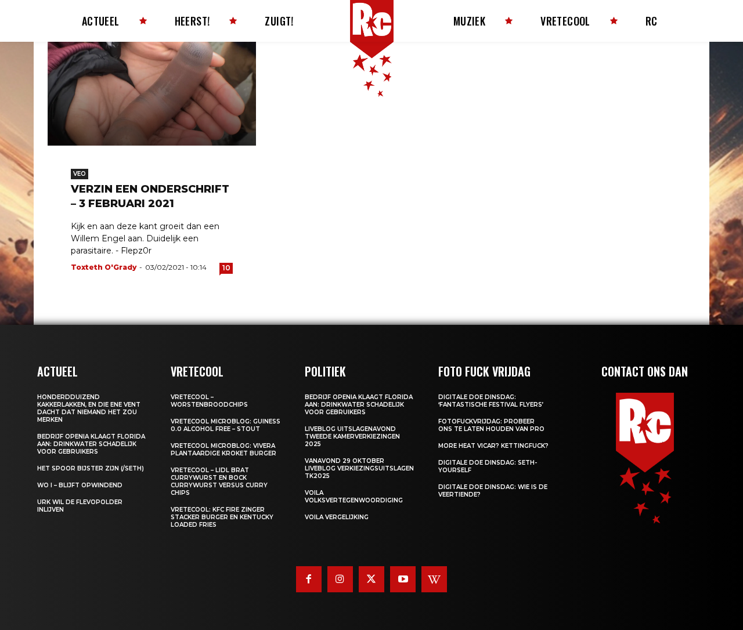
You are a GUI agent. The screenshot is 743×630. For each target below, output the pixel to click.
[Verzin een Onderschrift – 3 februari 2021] (152, 94)
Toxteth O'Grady (103, 267)
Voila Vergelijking (337, 517)
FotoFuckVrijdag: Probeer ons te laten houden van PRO (491, 425)
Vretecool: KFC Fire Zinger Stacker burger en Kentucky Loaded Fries (222, 517)
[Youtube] (403, 579)
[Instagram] (340, 579)
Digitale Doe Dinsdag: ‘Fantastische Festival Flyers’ (490, 400)
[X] (371, 579)
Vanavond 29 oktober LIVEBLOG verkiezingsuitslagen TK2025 (359, 468)
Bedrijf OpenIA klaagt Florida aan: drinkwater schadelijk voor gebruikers (91, 444)
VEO (79, 174)
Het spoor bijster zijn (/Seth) (90, 468)
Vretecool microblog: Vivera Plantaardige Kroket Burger (223, 449)
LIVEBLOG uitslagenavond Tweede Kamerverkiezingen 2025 (352, 436)
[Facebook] (309, 579)
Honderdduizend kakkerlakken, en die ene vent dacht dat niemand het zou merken (88, 408)
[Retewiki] (434, 579)
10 (226, 267)
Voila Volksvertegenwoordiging (354, 496)
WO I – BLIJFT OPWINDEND (79, 485)
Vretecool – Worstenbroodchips (209, 400)
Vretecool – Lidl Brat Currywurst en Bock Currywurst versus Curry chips (219, 481)
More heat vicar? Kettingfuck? (493, 446)
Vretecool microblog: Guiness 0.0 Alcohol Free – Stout (225, 425)
